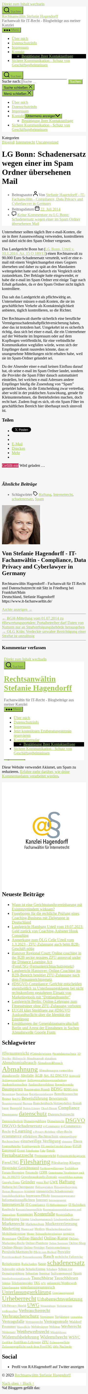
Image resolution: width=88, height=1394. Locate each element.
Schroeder (8, 1269)
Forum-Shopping (13, 1172)
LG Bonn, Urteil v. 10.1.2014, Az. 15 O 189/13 (38, 251)
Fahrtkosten (32, 1150)
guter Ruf (42, 1182)
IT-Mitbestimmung (56, 1205)
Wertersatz (9, 1332)
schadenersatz (22, 499)
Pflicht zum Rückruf (44, 1252)
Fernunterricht (45, 1155)
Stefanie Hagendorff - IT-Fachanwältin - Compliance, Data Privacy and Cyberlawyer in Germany (48, 199)
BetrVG (16, 1098)
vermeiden (76, 1317)
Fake (42, 1150)
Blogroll (8, 142)
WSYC (74, 1337)
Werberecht (71, 1326)
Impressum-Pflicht (38, 1195)
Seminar (44, 1273)
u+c (43, 1283)
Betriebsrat (22, 1094)
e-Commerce (51, 1126)
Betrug (6, 1098)
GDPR (43, 1172)
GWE (54, 1182)
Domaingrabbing (35, 1121)
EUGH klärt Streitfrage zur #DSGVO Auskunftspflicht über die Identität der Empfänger (41, 1014)
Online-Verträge (34, 1247)
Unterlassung (10, 1287)
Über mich (20, 38)
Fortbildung (71, 1168)
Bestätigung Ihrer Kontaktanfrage (47, 56)
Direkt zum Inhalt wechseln (23, 4)
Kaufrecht (8, 1209)
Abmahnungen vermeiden (56, 1070)
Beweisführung (35, 1098)
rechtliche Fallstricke (69, 1257)
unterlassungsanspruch (37, 1287)
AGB (39, 1075)
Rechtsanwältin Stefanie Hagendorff (30, 16)
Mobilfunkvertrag (14, 1233)
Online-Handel (30, 1238)
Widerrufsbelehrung (20, 1336)
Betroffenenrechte (66, 1094)
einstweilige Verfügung (41, 1141)
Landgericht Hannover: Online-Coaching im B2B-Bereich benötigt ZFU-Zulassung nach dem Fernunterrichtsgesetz (46, 975)
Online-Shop (77, 1243)
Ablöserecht (19, 1058)
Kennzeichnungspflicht (29, 1209)
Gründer (28, 1182)
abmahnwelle (11, 1075)
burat (5, 1108)
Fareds (50, 1150)
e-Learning (22, 1131)
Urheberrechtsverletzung (60, 1299)
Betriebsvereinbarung (41, 1094)
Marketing (11, 1228)
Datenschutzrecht (61, 1114)
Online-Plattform (37, 1243)
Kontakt (18, 52)
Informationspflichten (18, 1200)
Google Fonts (11, 1182)
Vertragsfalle (13, 1321)
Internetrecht (25, 142)
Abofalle (27, 1075)
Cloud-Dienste (49, 1108)
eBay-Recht (64, 1131)
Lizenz (24, 1219)
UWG (33, 1305)
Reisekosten (11, 1263)
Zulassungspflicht (59, 1342)
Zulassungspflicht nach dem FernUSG (27, 1346)
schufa (20, 1269)
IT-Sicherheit (77, 1204)
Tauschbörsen (66, 1278)
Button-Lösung (31, 1108)
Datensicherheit (12, 1121)
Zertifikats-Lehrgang (27, 1342)
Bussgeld (16, 1108)
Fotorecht (31, 1172)
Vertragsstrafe (56, 1321)
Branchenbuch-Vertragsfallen (52, 1103)
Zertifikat (7, 1342)
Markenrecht (13, 1223)
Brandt (77, 1103)
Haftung (45, 494)
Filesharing (35, 1161)
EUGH (77, 1146)
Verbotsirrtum (64, 1306)
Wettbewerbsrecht (33, 1331)
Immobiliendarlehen (13, 1195)
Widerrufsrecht (53, 1336)
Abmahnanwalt (35, 1058)
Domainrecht (55, 1121)
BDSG (57, 1088)
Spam (39, 499)
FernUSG (10, 1162)
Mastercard (27, 1229)
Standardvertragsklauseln (16, 1278)
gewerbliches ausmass (70, 1177)
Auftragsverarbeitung (14, 1080)
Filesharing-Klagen (65, 1162)
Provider (63, 1251)
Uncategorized (47, 142)
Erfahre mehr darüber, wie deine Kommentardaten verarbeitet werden (36, 773)
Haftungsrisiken (44, 1187)
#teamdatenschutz (64, 1053)
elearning (67, 1141)
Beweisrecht (58, 1098)
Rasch (48, 1256)
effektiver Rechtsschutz (40, 1136)
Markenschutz (34, 1224)
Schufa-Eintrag (35, 1269)
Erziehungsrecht (31, 1146)
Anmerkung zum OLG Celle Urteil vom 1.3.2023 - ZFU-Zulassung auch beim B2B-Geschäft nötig (46, 944)
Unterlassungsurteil (63, 1293)
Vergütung (47, 1316)
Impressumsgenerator (63, 1195)
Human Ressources (12, 1191)
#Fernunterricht (15, 1053)
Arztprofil (74, 1075)
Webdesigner (39, 1326)
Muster (30, 1233)
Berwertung (8, 1094)
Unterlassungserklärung (26, 1292)
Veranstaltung (48, 1306)
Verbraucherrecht (34, 1310)
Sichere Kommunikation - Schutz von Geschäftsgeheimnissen (41, 62)
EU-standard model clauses (56, 1146)
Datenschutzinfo (24, 43)
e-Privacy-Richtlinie (44, 1131)
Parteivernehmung (58, 1247)
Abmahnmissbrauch (19, 1062)
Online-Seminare (58, 1243)
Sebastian (31, 1273)
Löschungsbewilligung (66, 1219)
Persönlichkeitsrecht (17, 1251)
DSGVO (75, 1120)
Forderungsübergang (52, 1168)
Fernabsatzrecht (17, 1155)
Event (21, 1150)
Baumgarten (12, 1089)
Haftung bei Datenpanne (18, 1187)
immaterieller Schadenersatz (54, 1191)
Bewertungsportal (12, 1103)
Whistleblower (58, 1332)
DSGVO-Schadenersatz (22, 1126)
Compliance (68, 1107)
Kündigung (10, 1219)
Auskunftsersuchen (14, 1084)
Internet (42, 1200)
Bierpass (27, 1103)
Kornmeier (25, 1214)
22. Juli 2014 (50, 209)
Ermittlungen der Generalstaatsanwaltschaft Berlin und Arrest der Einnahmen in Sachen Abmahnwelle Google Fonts (45, 1027)
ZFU (45, 1342)
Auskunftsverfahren (41, 1084)
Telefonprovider (22, 1283)
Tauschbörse (42, 1277)
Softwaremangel (61, 1273)
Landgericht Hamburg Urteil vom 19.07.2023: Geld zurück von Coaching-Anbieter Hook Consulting (47, 931)
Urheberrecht (19, 1298)
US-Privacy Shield (14, 1305)
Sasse (42, 1263)
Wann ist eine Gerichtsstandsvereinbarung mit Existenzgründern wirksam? (47, 907)
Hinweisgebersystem (65, 1187)
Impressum (20, 47)
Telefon (6, 1283)
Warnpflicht (23, 1327)
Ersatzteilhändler (11, 1146)
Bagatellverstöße (64, 1084)
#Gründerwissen (40, 1053)
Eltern (77, 1141)
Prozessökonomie (32, 1257)
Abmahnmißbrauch (50, 1063)
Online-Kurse (56, 1238)
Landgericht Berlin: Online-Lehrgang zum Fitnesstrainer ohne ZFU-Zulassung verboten (46, 1003)
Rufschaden (29, 1264)
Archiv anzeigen (17, 609)
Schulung (51, 1269)
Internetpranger (57, 1200)
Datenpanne (10, 1114)
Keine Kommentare (46, 219)
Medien (39, 1229)
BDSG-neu (71, 1089)
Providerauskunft (12, 1257)
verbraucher (10, 1311)
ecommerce (12, 1136)
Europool (9, 1150)
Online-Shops (12, 1247)
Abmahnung (20, 1069)
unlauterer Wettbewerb (62, 1283)
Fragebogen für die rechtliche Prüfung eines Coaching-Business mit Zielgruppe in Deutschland (45, 917)
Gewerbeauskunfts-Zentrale (39, 1177)
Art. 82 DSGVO (56, 1075)
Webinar (54, 1326)
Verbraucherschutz (20, 1316)
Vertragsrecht (34, 1322)
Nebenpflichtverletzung (48, 1233)
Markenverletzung (61, 1223)
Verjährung (62, 1316)
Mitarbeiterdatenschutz (58, 1229)
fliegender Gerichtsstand (20, 1168)
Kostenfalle (44, 1213)
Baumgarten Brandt (37, 1089)
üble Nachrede (62, 1346)
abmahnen (50, 1058)
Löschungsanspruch (41, 1219)
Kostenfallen (64, 1214)
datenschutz (33, 1113)
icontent (29, 1191)
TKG (37, 1283)
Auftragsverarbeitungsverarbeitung (47, 1080)
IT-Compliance (35, 1204)
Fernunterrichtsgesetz (71, 1156)
